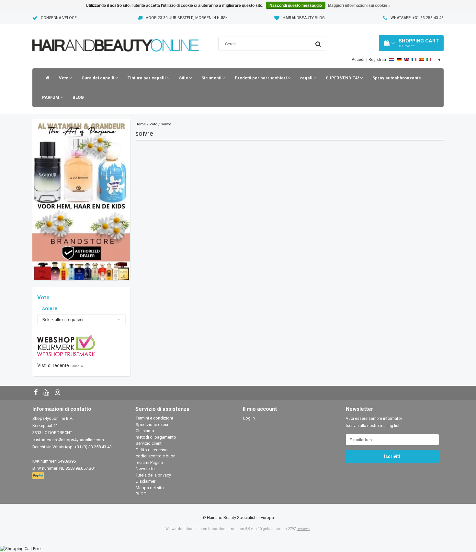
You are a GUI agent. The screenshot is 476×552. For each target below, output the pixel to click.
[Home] (45, 78)
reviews (303, 529)
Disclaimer (145, 481)
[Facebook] (36, 393)
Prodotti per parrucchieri (261, 77)
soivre (49, 309)
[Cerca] (318, 44)
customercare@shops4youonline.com (68, 439)
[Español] (421, 59)
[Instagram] (58, 393)
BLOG (78, 97)
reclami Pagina (149, 462)
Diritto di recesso (152, 449)
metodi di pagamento (156, 437)
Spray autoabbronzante (396, 77)
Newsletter (146, 468)
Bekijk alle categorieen (63, 319)
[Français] (414, 59)
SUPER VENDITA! (343, 77)
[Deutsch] (399, 59)
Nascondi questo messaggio (295, 5)
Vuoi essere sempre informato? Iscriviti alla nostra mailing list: (374, 422)
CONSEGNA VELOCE (59, 18)
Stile (184, 77)
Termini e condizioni (154, 418)
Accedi (358, 59)
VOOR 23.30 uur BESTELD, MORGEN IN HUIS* (186, 18)
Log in (249, 418)
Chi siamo (145, 430)
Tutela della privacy (153, 475)
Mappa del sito (150, 487)
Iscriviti (392, 456)
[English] (406, 59)
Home (140, 124)
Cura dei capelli (98, 77)
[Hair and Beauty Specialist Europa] (115, 37)
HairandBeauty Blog (304, 18)
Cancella (76, 366)
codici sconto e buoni (156, 456)
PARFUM (51, 97)
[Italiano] (428, 59)
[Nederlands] (391, 59)
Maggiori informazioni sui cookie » (359, 5)
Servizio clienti (149, 443)
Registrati (377, 59)
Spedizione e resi (152, 424)
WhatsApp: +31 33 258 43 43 (417, 18)
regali (306, 77)
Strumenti (211, 77)
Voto (64, 77)
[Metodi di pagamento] (38, 476)
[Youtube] (47, 393)
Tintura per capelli (147, 77)
